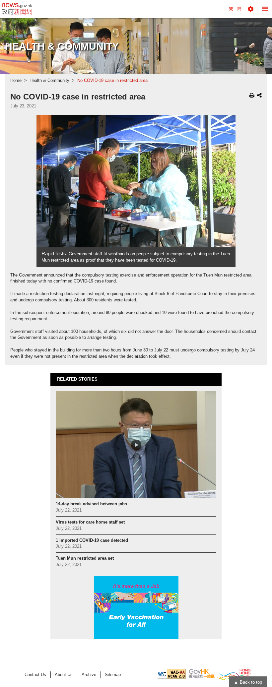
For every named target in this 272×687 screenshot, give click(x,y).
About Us (64, 674)
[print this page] (251, 95)
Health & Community (49, 80)
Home (16, 80)
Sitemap (113, 674)
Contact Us (35, 674)
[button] (250, 9)
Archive (89, 674)
